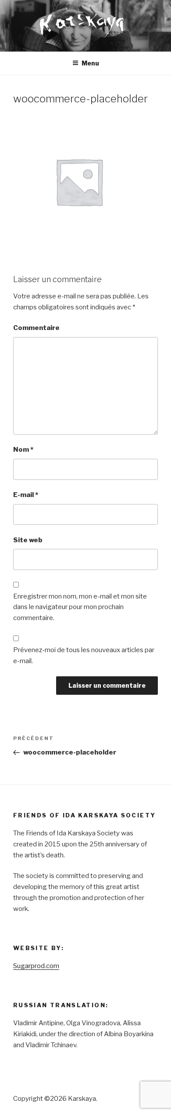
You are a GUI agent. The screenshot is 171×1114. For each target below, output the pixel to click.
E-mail (25, 495)
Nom (23, 450)
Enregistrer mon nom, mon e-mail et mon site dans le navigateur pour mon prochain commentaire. (80, 607)
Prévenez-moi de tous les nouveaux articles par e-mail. (83, 655)
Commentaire (36, 328)
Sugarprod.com (36, 966)
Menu (90, 63)
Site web (28, 540)
